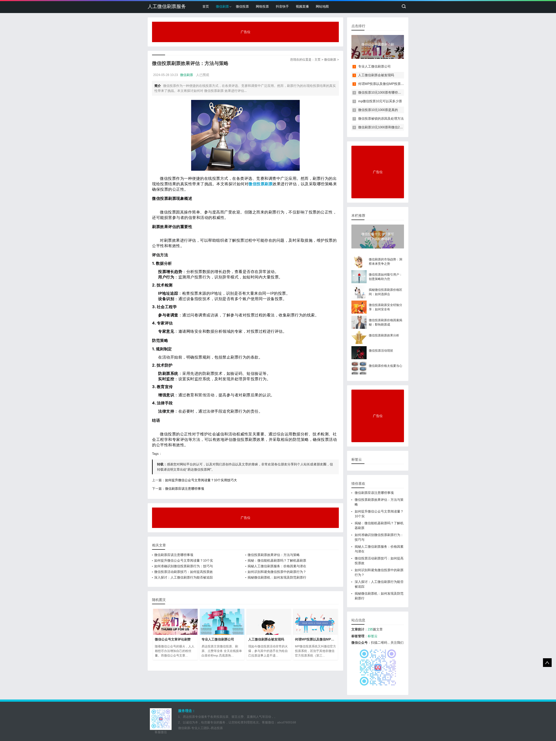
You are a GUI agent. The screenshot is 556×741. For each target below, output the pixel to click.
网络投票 (262, 6)
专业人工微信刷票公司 (374, 66)
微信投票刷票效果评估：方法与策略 (274, 555)
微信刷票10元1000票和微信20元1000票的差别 (391, 127)
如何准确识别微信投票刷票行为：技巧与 (183, 566)
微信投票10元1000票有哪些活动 (381, 92)
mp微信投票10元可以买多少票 (380, 101)
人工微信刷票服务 (167, 6)
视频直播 (302, 6)
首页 (205, 6)
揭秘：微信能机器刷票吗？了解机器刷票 (277, 560)
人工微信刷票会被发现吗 (376, 75)
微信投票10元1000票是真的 (378, 110)
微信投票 (242, 6)
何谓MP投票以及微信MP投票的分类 (384, 84)
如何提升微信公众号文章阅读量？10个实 (183, 560)
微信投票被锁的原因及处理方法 (381, 118)
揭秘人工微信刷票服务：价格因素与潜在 (277, 566)
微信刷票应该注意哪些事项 (184, 488)
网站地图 (322, 6)
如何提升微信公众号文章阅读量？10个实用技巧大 (201, 480)
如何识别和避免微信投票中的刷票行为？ (277, 572)
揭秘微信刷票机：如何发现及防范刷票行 (277, 577)
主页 (317, 59)
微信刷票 (222, 6)
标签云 (372, 636)
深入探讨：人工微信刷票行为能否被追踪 (183, 577)
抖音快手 (282, 6)
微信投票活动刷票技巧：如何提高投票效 (183, 572)
